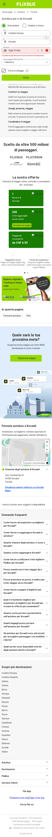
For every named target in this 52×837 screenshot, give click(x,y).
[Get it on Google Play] (19, 798)
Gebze (5, 739)
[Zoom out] (47, 446)
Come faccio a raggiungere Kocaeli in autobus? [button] (23, 534)
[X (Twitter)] (28, 811)
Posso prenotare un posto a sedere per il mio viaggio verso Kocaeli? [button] (24, 581)
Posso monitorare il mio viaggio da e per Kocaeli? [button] (22, 571)
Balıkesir (6, 743)
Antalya (5, 693)
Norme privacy (35, 818)
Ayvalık (5, 747)
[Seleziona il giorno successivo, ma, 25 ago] (42, 50)
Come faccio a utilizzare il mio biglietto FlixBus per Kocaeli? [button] (24, 561)
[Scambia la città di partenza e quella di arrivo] (46, 37)
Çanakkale (7, 722)
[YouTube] (26, 811)
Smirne (5, 685)
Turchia (33, 12)
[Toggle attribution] (47, 463)
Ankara (5, 681)
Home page (7, 12)
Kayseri (5, 702)
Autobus (21, 12)
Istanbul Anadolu (10, 677)
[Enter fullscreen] (47, 455)
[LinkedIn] (27, 811)
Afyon (4, 714)
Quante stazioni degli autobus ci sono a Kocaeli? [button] (24, 544)
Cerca (26, 77)
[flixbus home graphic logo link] (26, 4)
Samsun (5, 718)
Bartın (4, 710)
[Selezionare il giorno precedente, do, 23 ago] (37, 50)
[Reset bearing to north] (47, 450)
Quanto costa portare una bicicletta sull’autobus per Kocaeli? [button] (22, 615)
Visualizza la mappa (22, 225)
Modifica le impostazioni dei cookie (29, 828)
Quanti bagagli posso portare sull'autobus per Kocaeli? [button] (18, 625)
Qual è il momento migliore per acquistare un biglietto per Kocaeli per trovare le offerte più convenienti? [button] (23, 603)
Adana (5, 751)
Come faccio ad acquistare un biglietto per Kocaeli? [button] (23, 524)
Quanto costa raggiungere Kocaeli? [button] (22, 552)
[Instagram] (25, 811)
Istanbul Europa (9, 673)
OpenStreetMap (39, 463)
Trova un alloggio (15, 70)
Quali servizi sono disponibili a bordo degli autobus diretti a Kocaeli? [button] (22, 648)
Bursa (4, 689)
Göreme (5, 731)
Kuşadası (6, 735)
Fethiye (5, 727)
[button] (26, 33)
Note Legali (37, 821)
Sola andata (13, 25)
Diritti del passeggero (21, 821)
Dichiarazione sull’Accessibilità (26, 824)
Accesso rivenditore (18, 818)
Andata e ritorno (36, 25)
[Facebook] (24, 811)
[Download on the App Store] (36, 798)
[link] (26, 371)
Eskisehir (6, 698)
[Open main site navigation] (4, 4)
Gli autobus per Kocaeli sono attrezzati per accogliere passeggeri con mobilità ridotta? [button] (24, 636)
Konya (5, 706)
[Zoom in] (47, 442)
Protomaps (27, 463)
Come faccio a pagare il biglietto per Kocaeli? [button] (22, 591)
